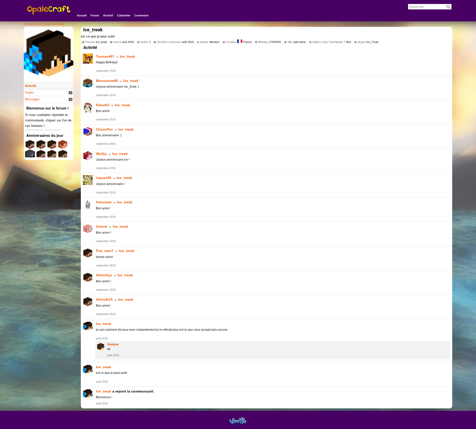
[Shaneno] (63, 146)
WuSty (101, 154)
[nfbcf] (52, 146)
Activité (108, 15)
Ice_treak (127, 56)
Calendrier (123, 15)
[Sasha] (30, 156)
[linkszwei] (88, 204)
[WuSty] (88, 156)
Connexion (141, 15)
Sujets (29, 92)
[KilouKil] (88, 107)
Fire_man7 (105, 251)
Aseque (113, 344)
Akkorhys (104, 275)
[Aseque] (101, 347)
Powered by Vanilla (238, 421)
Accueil (82, 15)
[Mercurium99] (88, 83)
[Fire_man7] (88, 253)
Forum (94, 15)
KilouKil (102, 105)
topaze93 (103, 178)
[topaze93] (88, 180)
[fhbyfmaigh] (30, 146)
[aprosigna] (52, 156)
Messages (32, 99)
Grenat (101, 226)
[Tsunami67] (88, 59)
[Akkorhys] (88, 277)
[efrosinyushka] (63, 156)
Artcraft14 (104, 299)
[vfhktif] (41, 146)
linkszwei (104, 202)
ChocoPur (104, 129)
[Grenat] (88, 229)
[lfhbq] (41, 156)
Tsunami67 (105, 56)
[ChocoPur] (88, 132)
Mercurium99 (107, 81)
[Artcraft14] (88, 302)
